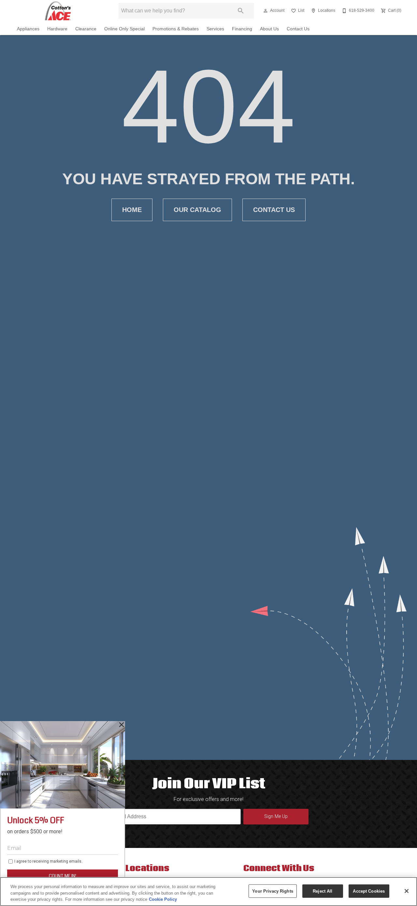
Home (132, 209)
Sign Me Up (276, 816)
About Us (269, 28)
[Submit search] (240, 11)
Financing (242, 28)
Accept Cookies (369, 890)
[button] (265, 11)
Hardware (57, 28)
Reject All (322, 890)
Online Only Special (124, 28)
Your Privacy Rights (272, 890)
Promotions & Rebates (175, 28)
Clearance (85, 28)
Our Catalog (197, 209)
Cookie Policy (163, 899)
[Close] (406, 891)
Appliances (28, 28)
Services (215, 28)
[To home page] (57, 11)
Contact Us (298, 28)
